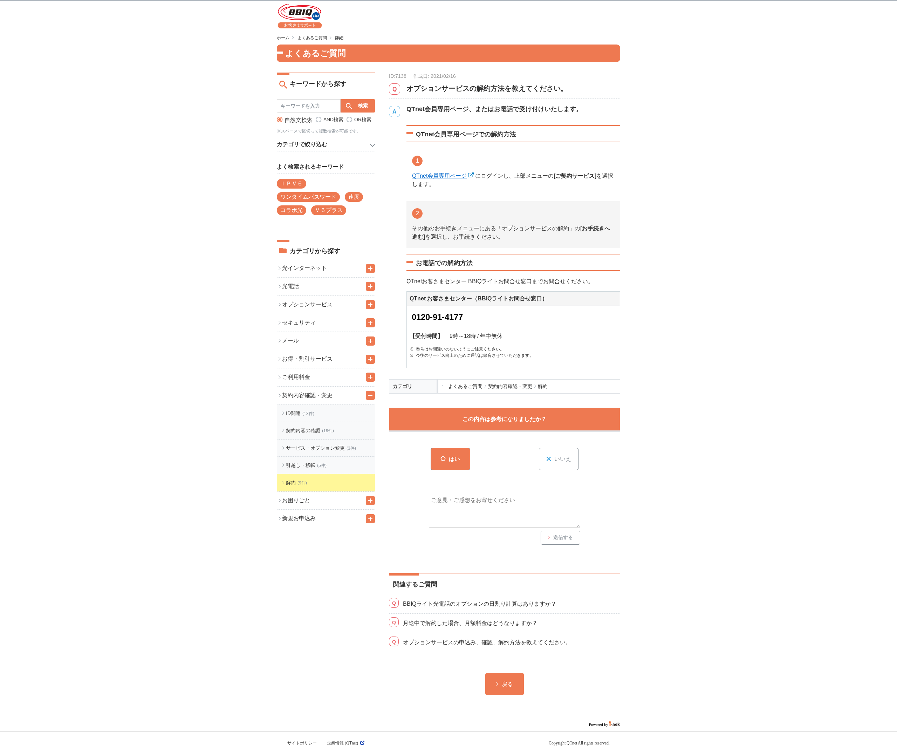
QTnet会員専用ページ (439, 176)
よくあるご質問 (312, 37)
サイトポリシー (302, 743)
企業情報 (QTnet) (342, 743)
